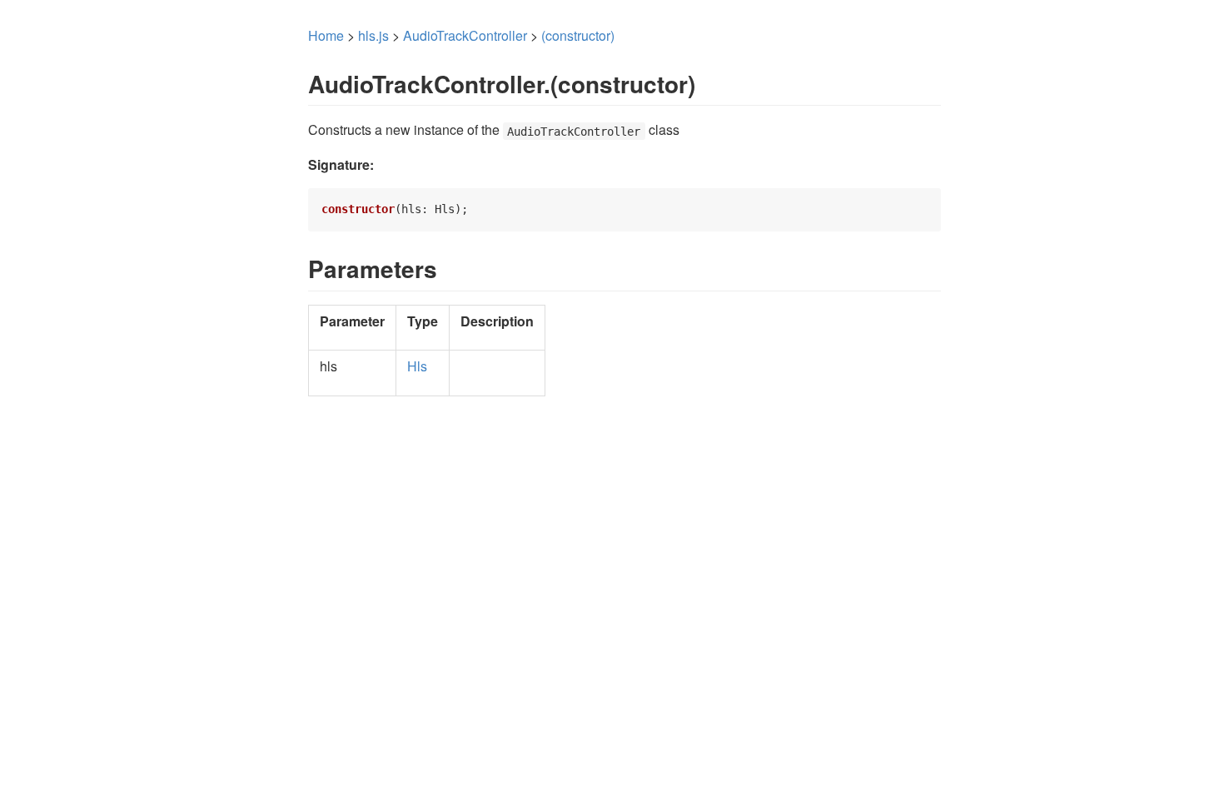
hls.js (373, 35)
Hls (417, 366)
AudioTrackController (465, 35)
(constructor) (577, 35)
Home (326, 35)
